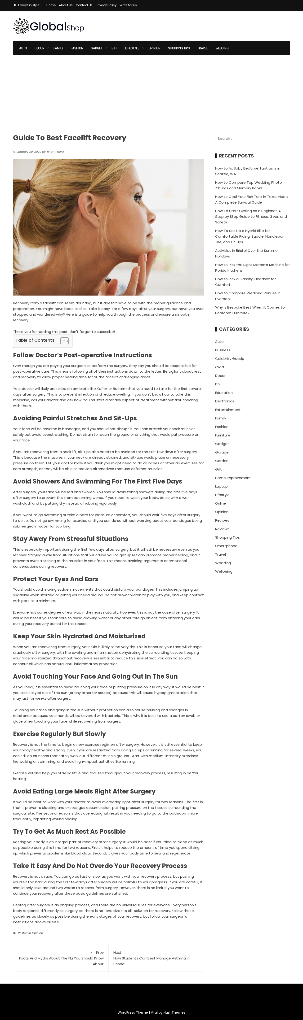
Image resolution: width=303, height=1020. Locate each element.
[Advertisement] (151, 90)
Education (224, 392)
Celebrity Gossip (229, 358)
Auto (23, 48)
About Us (66, 5)
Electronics (224, 401)
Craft (220, 367)
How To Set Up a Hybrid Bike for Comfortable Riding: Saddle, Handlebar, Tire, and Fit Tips (249, 236)
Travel (202, 48)
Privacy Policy (106, 5)
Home (51, 5)
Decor (39, 48)
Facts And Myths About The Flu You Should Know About (61, 958)
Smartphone (226, 545)
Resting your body (29, 841)
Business (222, 350)
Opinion (154, 48)
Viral (154, 1012)
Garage (222, 452)
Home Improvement (233, 477)
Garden (221, 460)
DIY (217, 384)
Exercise (20, 773)
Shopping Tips (179, 48)
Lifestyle (132, 48)
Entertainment (228, 409)
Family (58, 48)
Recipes (222, 520)
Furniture (222, 435)
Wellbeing (223, 571)
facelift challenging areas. (128, 377)
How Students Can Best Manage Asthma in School (151, 958)
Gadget (96, 48)
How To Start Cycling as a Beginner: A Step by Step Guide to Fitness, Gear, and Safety (251, 216)
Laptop (221, 486)
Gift (114, 48)
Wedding (222, 48)
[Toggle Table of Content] (62, 341)
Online (220, 503)
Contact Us (84, 5)
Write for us (128, 5)
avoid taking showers (135, 491)
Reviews (222, 528)
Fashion (77, 48)
